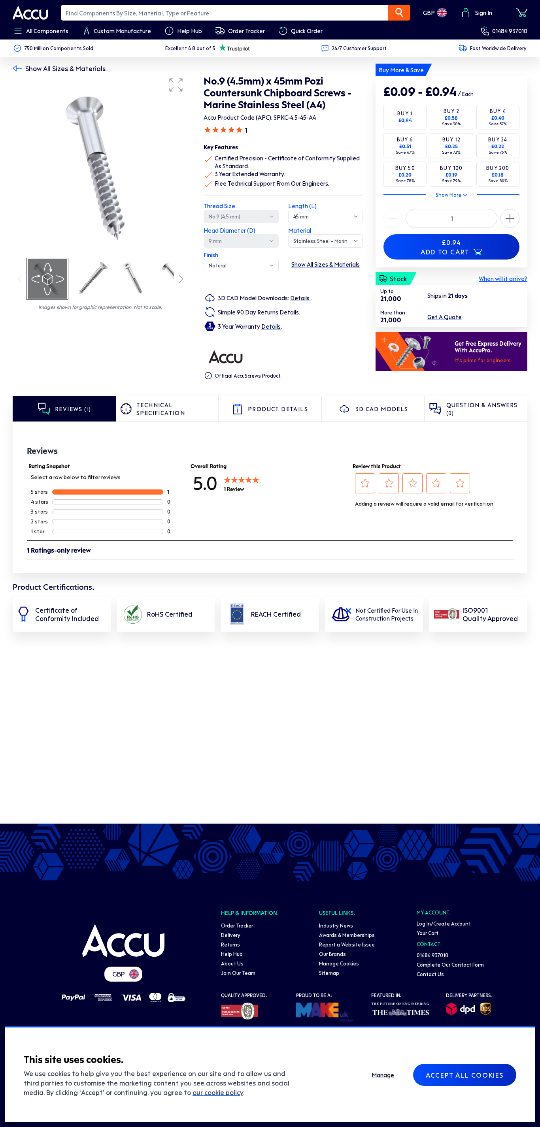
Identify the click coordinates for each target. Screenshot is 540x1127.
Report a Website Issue (347, 944)
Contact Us (430, 974)
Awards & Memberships (347, 935)
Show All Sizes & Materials (65, 68)
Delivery (230, 935)
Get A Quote (444, 316)
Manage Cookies (339, 963)
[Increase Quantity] (392, 218)
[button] (176, 85)
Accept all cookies (465, 1075)
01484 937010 (509, 30)
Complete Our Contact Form (450, 964)
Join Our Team (238, 973)
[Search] (399, 13)
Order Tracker (237, 925)
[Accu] (30, 13)
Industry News (336, 925)
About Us (232, 963)
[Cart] (521, 12)
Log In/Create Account (444, 923)
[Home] (123, 940)
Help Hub (232, 954)
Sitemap (329, 973)
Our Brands (332, 954)
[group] (100, 165)
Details (300, 297)
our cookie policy (218, 1092)
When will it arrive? (503, 278)
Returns (230, 944)
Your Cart (427, 933)
